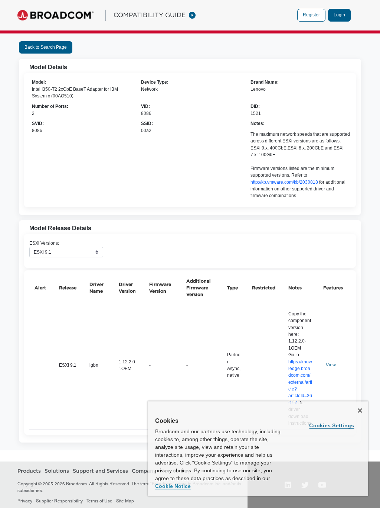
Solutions (57, 470)
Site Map (125, 501)
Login (339, 14)
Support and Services (100, 470)
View (331, 364)
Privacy (24, 501)
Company (144, 470)
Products (29, 470)
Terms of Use (99, 501)
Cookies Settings (331, 425)
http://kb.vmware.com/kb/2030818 (284, 182)
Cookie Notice (173, 486)
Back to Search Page (45, 47)
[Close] (360, 410)
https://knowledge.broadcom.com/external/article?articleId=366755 (300, 382)
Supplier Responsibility (59, 501)
